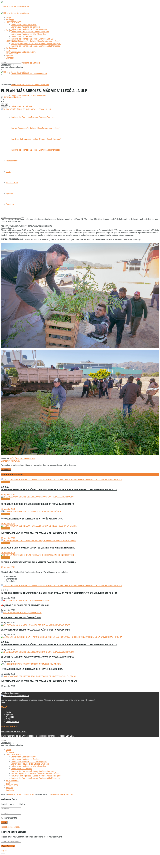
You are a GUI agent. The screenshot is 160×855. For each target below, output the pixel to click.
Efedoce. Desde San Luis (62, 736)
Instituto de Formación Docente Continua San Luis (32, 117)
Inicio (8, 17)
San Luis (27, 458)
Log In (3, 850)
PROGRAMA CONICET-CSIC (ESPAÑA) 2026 (21, 617)
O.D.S (8, 171)
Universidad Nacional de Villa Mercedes (28, 95)
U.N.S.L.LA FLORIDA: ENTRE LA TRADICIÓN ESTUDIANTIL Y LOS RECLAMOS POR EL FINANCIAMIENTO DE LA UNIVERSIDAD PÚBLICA (59, 488)
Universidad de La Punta (21, 106)
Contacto (10, 204)
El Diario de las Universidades (21, 736)
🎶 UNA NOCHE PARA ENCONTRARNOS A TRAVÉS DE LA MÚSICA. (32, 518)
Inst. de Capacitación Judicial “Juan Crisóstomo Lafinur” (35, 128)
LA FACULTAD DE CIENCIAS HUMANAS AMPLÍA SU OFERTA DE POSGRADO (35, 629)
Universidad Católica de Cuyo (23, 52)
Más (3, 702)
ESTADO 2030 (12, 182)
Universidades (12, 721)
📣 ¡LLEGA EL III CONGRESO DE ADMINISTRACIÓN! (25, 605)
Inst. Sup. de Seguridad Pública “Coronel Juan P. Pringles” (36, 139)
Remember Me (10, 818)
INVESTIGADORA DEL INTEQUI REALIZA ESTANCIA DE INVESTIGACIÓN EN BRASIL (39, 533)
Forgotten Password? (10, 827)
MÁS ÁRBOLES (17, 458)
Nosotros (10, 30)
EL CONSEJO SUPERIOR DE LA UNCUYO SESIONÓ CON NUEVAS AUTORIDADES (37, 504)
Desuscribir (6, 469)
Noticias (17, 97)
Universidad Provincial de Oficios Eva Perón (30, 84)
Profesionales (12, 161)
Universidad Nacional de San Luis (25, 63)
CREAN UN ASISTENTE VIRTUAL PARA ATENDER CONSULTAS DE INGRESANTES (38, 562)
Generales (10, 84)
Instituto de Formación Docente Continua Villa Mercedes (35, 150)
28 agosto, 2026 (8, 494)
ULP (33, 458)
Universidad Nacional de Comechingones (29, 74)
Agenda (9, 193)
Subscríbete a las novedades (13, 731)
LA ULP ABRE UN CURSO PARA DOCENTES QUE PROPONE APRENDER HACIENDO (38, 547)
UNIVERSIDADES (13, 22)
